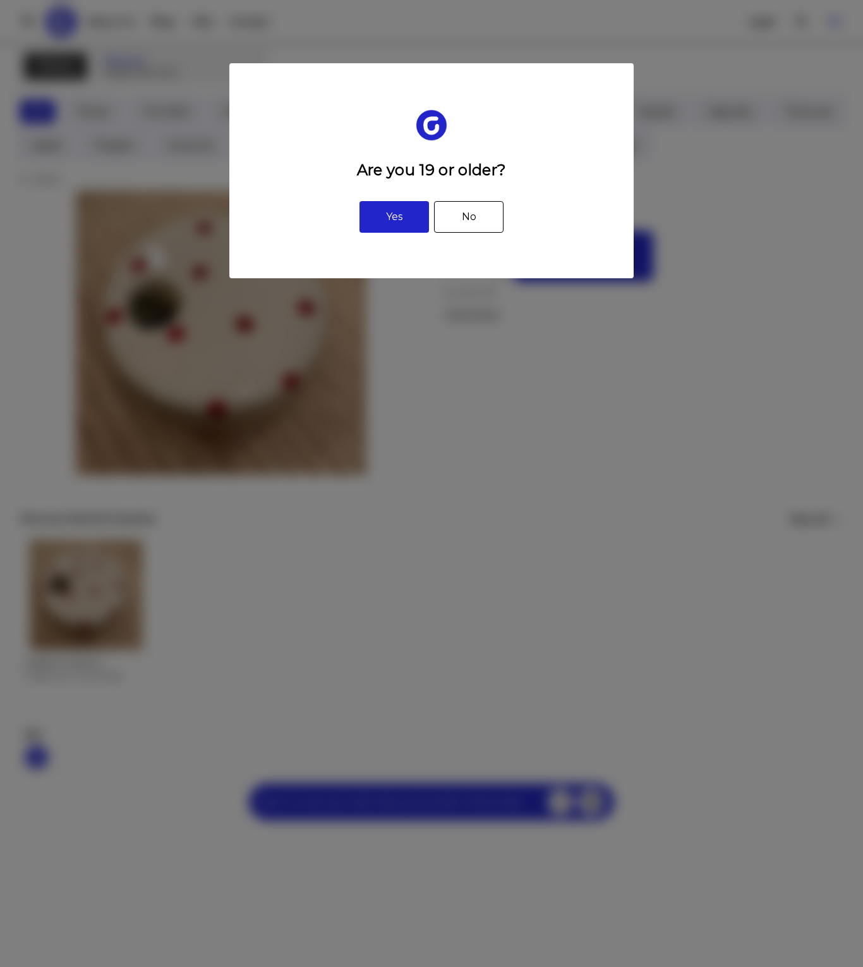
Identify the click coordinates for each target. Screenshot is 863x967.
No (469, 217)
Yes (394, 217)
